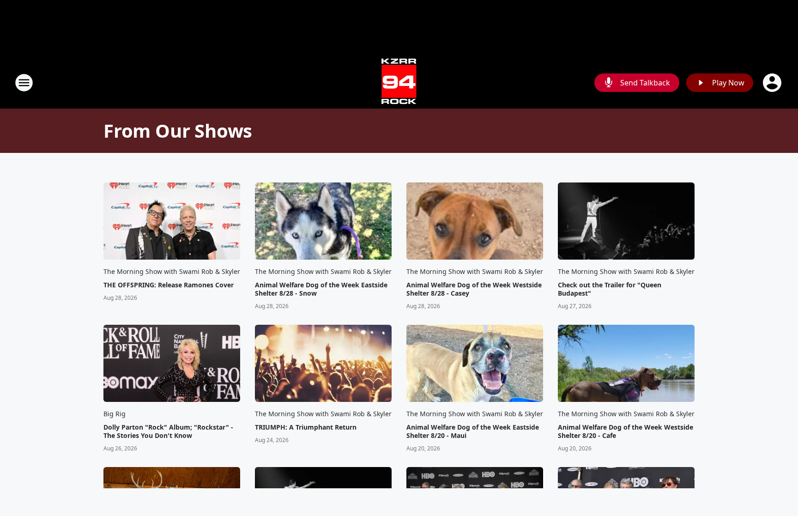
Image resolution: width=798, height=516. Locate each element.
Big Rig (114, 413)
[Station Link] (399, 82)
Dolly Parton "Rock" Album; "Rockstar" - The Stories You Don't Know (168, 431)
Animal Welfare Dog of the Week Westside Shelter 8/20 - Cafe (625, 431)
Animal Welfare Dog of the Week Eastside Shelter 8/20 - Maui (472, 431)
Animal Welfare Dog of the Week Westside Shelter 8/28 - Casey (474, 289)
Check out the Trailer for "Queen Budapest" (609, 289)
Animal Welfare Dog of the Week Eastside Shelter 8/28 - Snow (321, 289)
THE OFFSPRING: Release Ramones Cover (168, 285)
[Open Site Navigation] (24, 82)
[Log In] (773, 82)
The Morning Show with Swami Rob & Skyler (171, 271)
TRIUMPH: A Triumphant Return (306, 427)
